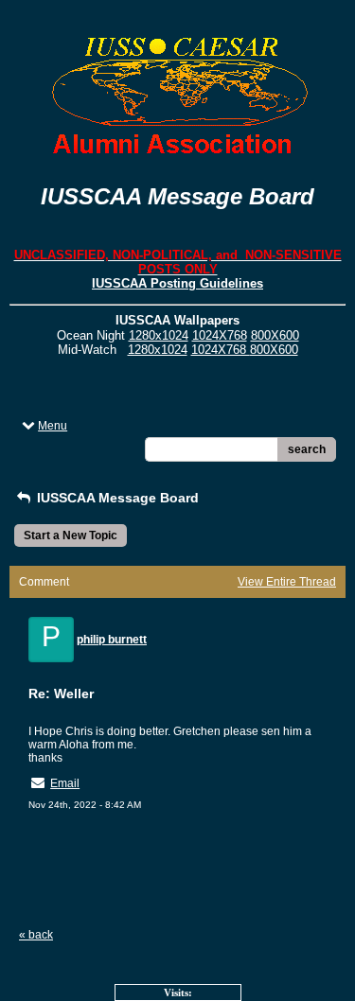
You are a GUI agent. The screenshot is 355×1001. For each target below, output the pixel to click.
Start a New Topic (70, 535)
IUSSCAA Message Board (116, 497)
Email (65, 783)
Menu (52, 425)
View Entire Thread (287, 581)
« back (36, 934)
